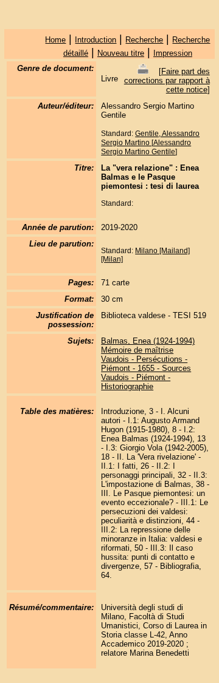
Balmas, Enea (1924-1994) (148, 340)
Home (55, 39)
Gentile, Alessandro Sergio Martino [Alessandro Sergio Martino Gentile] (150, 142)
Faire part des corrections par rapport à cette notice (167, 80)
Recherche (144, 39)
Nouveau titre (120, 53)
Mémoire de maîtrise (137, 350)
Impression (172, 53)
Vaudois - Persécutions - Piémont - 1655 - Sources (146, 364)
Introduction (95, 39)
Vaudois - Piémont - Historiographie (135, 382)
